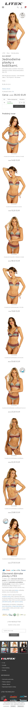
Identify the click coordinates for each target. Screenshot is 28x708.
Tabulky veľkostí (6, 88)
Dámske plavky (15, 53)
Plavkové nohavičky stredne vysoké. (14, 156)
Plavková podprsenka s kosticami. (14, 357)
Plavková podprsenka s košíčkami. (14, 458)
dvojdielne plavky (6, 596)
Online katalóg (5, 667)
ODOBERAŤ (14, 635)
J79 (13, 91)
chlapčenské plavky (17, 606)
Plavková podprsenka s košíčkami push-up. (14, 408)
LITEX (3, 53)
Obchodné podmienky (7, 679)
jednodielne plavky (6, 601)
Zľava (8, 53)
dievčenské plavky (6, 606)
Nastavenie (20, 706)
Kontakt (4, 665)
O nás (3, 662)
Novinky (4, 670)
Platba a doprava (6, 681)
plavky (16, 590)
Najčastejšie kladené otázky (9, 687)
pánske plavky (5, 609)
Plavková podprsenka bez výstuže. (14, 307)
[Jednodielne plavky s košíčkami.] (14, 31)
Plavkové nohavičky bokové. (14, 206)
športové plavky (19, 601)
